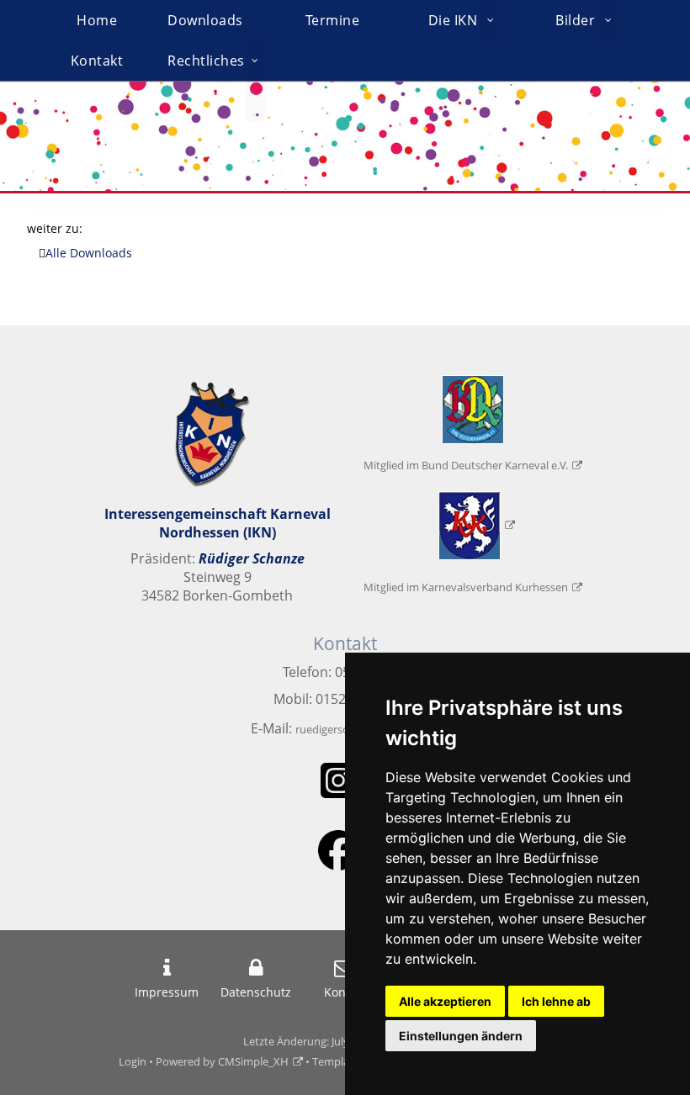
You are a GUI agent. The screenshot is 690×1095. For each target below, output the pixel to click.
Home (97, 20)
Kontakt (97, 60)
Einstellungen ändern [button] (461, 1036)
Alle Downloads (88, 253)
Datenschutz (255, 992)
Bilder (575, 20)
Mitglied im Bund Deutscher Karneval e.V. (466, 465)
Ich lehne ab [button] (556, 1001)
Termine (332, 20)
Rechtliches (206, 60)
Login (132, 1061)
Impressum (167, 992)
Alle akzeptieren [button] (445, 1001)
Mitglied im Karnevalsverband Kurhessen (466, 587)
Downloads (205, 20)
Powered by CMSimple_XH (222, 1061)
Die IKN (453, 20)
